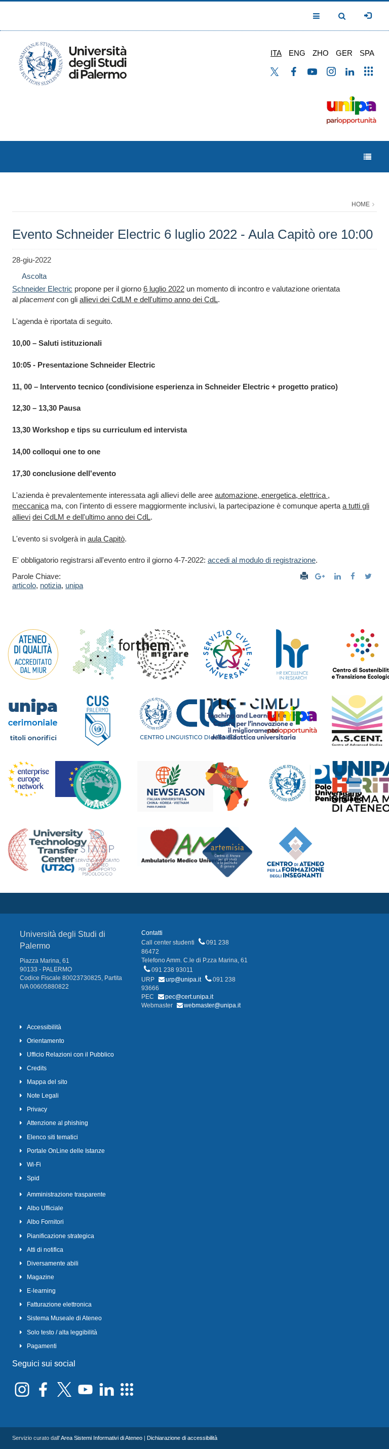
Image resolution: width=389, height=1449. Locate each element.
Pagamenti (42, 1346)
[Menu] (367, 157)
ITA (276, 53)
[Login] (368, 16)
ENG (297, 53)
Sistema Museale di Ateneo (64, 1318)
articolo (24, 585)
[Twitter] (369, 576)
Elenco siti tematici (52, 1137)
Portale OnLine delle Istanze (66, 1150)
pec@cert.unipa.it (189, 996)
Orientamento (45, 1040)
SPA (367, 53)
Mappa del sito (47, 1081)
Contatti (152, 932)
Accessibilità (44, 1027)
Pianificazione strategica (60, 1236)
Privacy (37, 1109)
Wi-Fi (34, 1164)
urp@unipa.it (183, 979)
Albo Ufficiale (45, 1208)
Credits (37, 1068)
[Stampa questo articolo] (304, 576)
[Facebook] (354, 576)
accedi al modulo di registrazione (262, 560)
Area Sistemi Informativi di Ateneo (101, 1438)
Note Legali (43, 1095)
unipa (74, 585)
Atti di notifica (45, 1249)
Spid (33, 1178)
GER (344, 53)
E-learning (41, 1290)
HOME (361, 204)
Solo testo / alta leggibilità (62, 1332)
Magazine (40, 1277)
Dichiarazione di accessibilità (182, 1438)
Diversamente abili (53, 1263)
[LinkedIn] (338, 576)
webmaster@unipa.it (212, 1005)
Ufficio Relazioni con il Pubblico (70, 1054)
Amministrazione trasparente (66, 1194)
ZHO (321, 53)
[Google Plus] (321, 576)
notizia (50, 585)
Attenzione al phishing (57, 1123)
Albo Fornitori (45, 1221)
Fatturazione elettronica (59, 1304)
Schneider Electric (42, 288)
